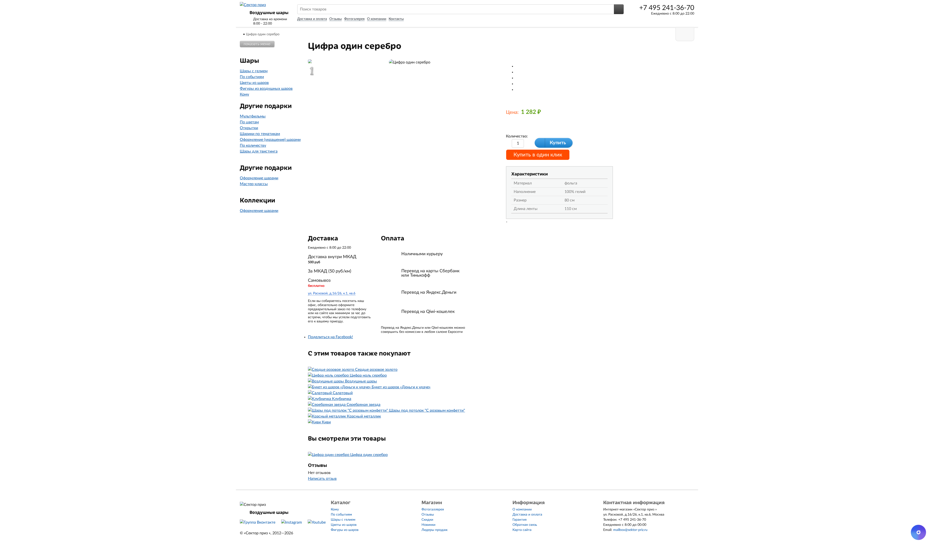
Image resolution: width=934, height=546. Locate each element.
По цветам (249, 122)
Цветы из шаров (254, 83)
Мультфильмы (253, 116)
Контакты (396, 19)
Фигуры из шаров (345, 530)
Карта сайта (521, 530)
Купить (558, 142)
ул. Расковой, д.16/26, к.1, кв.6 (331, 293)
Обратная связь (524, 525)
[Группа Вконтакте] (257, 522)
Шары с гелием (254, 71)
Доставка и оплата (312, 19)
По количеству (253, 145)
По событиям (252, 77)
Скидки (427, 519)
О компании (376, 19)
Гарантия (519, 519)
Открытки (249, 128)
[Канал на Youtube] (317, 522)
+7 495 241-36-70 (666, 7)
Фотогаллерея (433, 509)
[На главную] (241, 34)
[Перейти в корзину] (684, 34)
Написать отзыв (322, 479)
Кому (244, 94)
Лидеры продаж (435, 530)
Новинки (428, 525)
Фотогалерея (354, 19)
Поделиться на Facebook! (330, 337)
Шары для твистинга (259, 151)
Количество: (517, 136)
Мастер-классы (254, 184)
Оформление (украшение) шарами (270, 140)
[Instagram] (291, 522)
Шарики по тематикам (260, 134)
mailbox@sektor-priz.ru (630, 530)
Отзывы (335, 19)
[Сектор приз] (253, 5)
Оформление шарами (259, 178)
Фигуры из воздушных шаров (266, 89)
